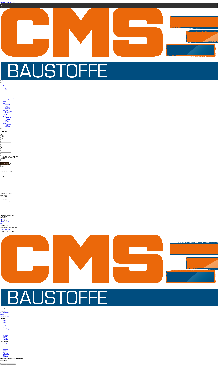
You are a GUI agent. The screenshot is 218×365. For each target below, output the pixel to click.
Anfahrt (1, 223)
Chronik (4, 350)
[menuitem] (1, 1)
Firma (1, 140)
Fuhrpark (4, 337)
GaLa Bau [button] (7, 93)
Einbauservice (5, 339)
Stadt (1, 147)
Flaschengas (5, 330)
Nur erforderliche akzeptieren (18, 358)
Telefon (1, 151)
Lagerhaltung (5, 338)
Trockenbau (5, 322)
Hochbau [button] (6, 88)
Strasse (1, 143)
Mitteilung (2, 158)
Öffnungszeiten (5, 356)
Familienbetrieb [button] (8, 117)
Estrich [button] (6, 91)
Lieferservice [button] (7, 105)
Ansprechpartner (6, 354)
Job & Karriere (5, 353)
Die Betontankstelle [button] (8, 111)
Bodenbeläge (5, 328)
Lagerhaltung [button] (7, 107)
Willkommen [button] (5, 85)
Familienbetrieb (5, 349)
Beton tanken (5, 344)
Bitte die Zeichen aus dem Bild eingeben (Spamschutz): (10, 161)
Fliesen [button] (6, 95)
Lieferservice (5, 336)
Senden (2, 166)
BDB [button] (6, 120)
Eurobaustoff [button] (7, 119)
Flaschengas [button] (7, 99)
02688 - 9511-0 (12, 2)
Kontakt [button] (4, 123)
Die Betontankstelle (6, 343)
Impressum (2, 314)
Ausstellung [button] (5, 101)
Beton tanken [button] (7, 112)
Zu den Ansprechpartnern (5, 229)
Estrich (4, 323)
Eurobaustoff (5, 351)
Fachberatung (5, 335)
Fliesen (4, 327)
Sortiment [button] (4, 87)
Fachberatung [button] (7, 104)
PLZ (1, 145)
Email (1, 154)
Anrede (1, 134)
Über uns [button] (4, 116)
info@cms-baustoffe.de (4, 2)
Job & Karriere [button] (7, 121)
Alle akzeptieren (3, 358)
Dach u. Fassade (6, 326)
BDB (4, 352)
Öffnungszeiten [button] (8, 126)
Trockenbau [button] (7, 90)
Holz (3, 324)
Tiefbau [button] (6, 89)
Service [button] (4, 103)
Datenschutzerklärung (4, 315)
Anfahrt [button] (6, 125)
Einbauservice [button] (7, 108)
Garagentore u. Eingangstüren (8, 329)
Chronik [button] (6, 118)
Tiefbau (4, 321)
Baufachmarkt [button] (5, 114)
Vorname (2, 136)
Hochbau (4, 320)
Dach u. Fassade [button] (8, 94)
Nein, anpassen (9, 358)
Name (1, 138)
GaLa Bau (4, 325)
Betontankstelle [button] (5, 110)
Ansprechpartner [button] (8, 124)
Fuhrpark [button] (6, 106)
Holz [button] (6, 92)
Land (1, 149)
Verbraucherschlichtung (4, 316)
